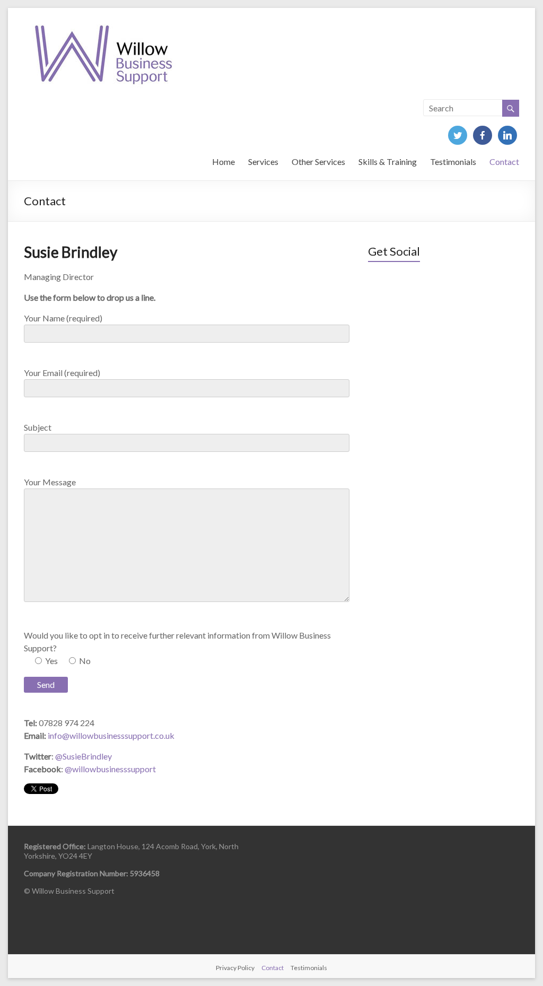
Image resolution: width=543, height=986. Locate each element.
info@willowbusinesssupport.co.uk (111, 735)
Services (263, 161)
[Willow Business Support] (103, 21)
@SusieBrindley (83, 756)
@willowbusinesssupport (110, 769)
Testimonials (453, 161)
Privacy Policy (235, 968)
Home (223, 161)
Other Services (318, 161)
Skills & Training (387, 161)
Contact (504, 161)
